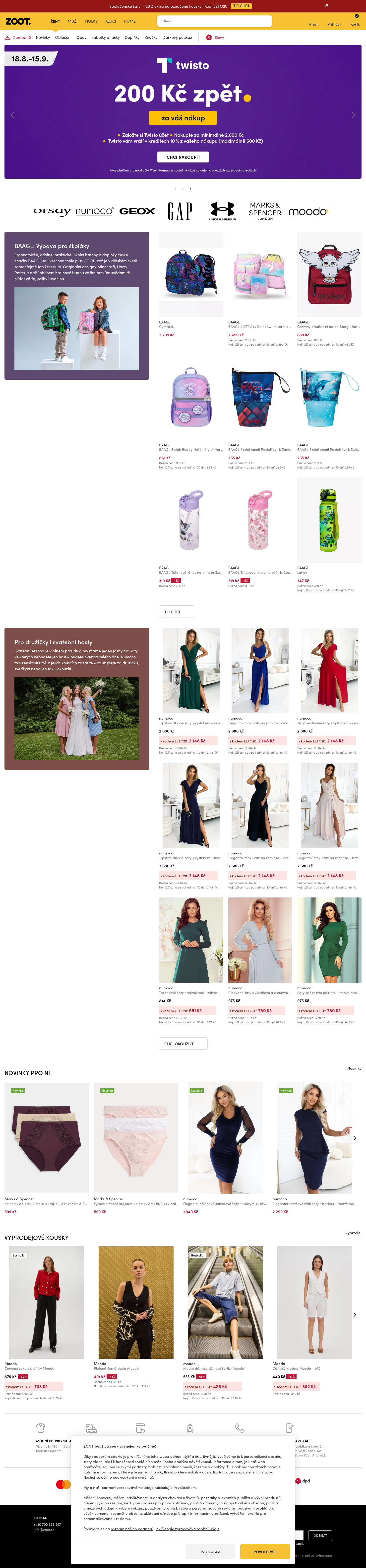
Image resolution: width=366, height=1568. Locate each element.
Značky (151, 37)
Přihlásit (334, 24)
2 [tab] (183, 188)
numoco (166, 718)
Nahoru (354, 1538)
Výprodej (353, 1232)
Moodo (10, 1363)
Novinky (43, 37)
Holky (91, 21)
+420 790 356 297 (47, 1524)
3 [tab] (190, 188)
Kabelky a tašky (105, 37)
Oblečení (63, 37)
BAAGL (164, 321)
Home (130, 21)
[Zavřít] (326, 6)
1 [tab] (175, 188)
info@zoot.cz (44, 1529)
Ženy (55, 21)
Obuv (81, 37)
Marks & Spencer (19, 1198)
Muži (73, 21)
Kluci (110, 21)
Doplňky (132, 37)
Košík (355, 20)
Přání (313, 24)
